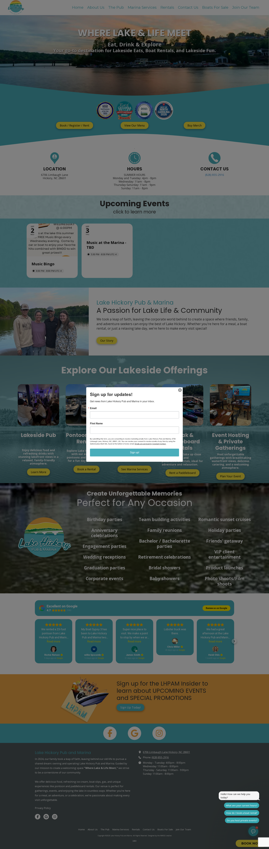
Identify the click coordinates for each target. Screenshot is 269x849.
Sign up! (134, 452)
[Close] (180, 390)
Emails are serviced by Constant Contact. (150, 443)
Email (93, 408)
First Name (96, 423)
